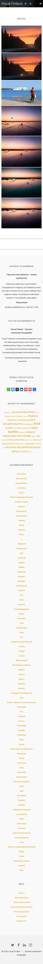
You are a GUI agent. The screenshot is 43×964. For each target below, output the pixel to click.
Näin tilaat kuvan (21, 898)
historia (13, 416)
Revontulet (21, 754)
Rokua (21, 758)
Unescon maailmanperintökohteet (21, 847)
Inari (21, 553)
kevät (14, 428)
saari (32, 443)
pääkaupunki (37, 440)
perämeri (4, 440)
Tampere (21, 828)
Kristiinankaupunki (21, 609)
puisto (27, 440)
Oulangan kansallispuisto (21, 693)
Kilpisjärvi (21, 581)
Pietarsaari (21, 707)
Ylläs (21, 870)
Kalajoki (21, 567)
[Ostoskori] (40, 4)
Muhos (21, 674)
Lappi (21, 632)
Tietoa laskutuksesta (21, 902)
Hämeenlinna (21, 516)
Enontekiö (21, 488)
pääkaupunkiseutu (8, 444)
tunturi (25, 451)
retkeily (22, 444)
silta (4, 447)
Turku (21, 842)
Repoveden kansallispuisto (21, 749)
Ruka (21, 768)
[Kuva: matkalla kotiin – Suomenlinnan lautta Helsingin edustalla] (21, 182)
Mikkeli (22, 670)
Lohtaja (21, 651)
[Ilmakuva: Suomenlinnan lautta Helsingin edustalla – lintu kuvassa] (21, 121)
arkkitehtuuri (8, 412)
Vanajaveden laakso (21, 861)
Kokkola (21, 590)
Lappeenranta (21, 628)
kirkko (19, 428)
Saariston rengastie (21, 782)
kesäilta (9, 428)
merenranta (9, 435)
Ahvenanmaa (21, 478)
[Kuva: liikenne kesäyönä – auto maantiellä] (21, 66)
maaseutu (21, 432)
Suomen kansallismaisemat (23, 447)
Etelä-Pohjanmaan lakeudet (21, 497)
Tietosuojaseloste (21, 912)
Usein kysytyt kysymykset (21, 907)
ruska (27, 443)
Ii (21, 539)
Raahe (21, 740)
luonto (13, 432)
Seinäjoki (21, 800)
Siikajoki (21, 805)
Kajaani (21, 562)
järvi (33, 419)
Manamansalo (21, 660)
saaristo (38, 444)
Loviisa (22, 656)
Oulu (38, 436)
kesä (37, 424)
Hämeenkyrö (21, 511)
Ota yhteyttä (21, 916)
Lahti (21, 623)
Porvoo (22, 721)
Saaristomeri (21, 777)
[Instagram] (30, 945)
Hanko (21, 525)
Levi (21, 637)
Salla (21, 786)
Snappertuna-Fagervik (21, 810)
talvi (20, 452)
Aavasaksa (21, 474)
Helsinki (7, 416)
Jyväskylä (21, 558)
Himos (21, 534)
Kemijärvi (21, 576)
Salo (21, 791)
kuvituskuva (26, 428)
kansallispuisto (28, 424)
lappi (34, 427)
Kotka (21, 600)
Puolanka (21, 730)
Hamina (21, 520)
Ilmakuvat (22, 544)
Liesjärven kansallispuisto (21, 642)
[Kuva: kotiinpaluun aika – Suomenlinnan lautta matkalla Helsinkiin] (21, 213)
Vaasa (21, 856)
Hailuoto (21, 506)
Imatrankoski (21, 548)
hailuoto (37, 412)
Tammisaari (21, 823)
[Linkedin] (24, 945)
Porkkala (21, 716)
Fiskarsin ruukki (21, 502)
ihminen (19, 416)
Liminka (21, 646)
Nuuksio (21, 688)
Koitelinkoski (21, 586)
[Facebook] (18, 945)
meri (19, 436)
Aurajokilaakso (22, 483)
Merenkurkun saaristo (22, 665)
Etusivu (22, 893)
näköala (33, 436)
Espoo (21, 492)
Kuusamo (21, 618)
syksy (14, 451)
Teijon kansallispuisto (22, 833)
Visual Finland (11, 3)
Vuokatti (21, 865)
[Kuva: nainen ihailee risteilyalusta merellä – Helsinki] (21, 92)
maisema (30, 432)
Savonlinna (21, 795)
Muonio (21, 679)
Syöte (21, 819)
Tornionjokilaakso (21, 838)
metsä (27, 436)
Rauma (21, 744)
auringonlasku (19, 412)
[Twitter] (12, 945)
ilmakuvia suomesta (16, 420)
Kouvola (21, 604)
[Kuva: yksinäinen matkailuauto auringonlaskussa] (21, 39)
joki (28, 420)
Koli (21, 595)
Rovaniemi (21, 763)
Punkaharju (21, 726)
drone (31, 412)
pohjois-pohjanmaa (15, 440)
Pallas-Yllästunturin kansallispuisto (21, 702)
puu (30, 440)
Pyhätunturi (21, 735)
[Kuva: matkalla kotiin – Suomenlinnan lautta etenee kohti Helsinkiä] (21, 151)
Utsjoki (21, 851)
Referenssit (22, 921)
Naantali (21, 684)
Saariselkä (21, 772)
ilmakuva (33, 415)
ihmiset (25, 416)
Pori (21, 712)
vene (30, 452)
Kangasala (21, 572)
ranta (18, 444)
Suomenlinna (21, 814)
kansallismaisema (12, 423)
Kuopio (21, 614)
